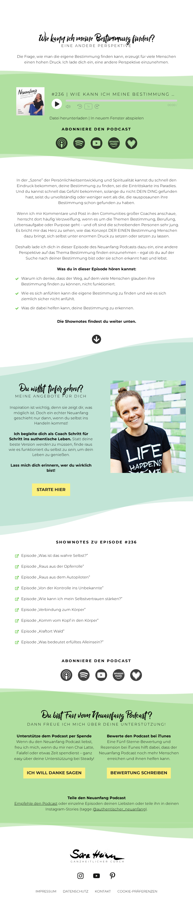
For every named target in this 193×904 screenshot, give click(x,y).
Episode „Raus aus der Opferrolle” (52, 566)
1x (88, 106)
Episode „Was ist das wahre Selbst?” (54, 555)
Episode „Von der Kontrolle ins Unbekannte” (62, 588)
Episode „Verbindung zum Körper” (53, 609)
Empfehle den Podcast (35, 803)
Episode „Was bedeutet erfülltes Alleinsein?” (62, 642)
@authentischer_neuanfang (119, 809)
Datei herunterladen (68, 118)
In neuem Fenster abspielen (117, 118)
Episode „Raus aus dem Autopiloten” (55, 577)
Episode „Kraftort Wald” (42, 631)
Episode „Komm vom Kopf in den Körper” (60, 620)
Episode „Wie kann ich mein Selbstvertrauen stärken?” (71, 599)
